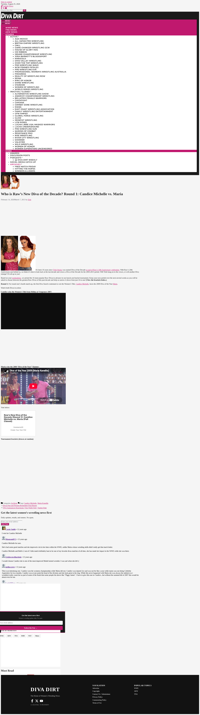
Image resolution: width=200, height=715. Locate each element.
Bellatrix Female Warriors (31, 98)
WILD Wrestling (24, 144)
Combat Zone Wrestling (28, 105)
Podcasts (15, 158)
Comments (18, 427)
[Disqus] (70, 554)
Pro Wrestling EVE (26, 69)
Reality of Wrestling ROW (30, 76)
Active (14, 37)
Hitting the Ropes (25, 169)
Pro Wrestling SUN (26, 129)
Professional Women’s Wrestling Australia (40, 72)
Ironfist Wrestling (26, 120)
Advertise (95, 688)
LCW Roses (21, 122)
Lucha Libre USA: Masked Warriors (35, 124)
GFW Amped (21, 113)
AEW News (11, 32)
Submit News (8, 6)
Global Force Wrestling (29, 116)
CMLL (17, 45)
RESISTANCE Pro (23, 133)
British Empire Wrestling (29, 43)
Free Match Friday (25, 166)
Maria (115, 284)
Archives (15, 164)
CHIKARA (19, 103)
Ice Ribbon (21, 52)
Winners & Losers (25, 171)
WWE (136, 688)
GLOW (18, 118)
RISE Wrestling (23, 135)
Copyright (96, 691)
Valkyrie (20, 142)
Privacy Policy (97, 697)
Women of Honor (25, 146)
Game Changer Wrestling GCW (32, 48)
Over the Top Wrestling (29, 63)
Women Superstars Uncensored (33, 149)
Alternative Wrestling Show (32, 94)
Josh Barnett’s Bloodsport (31, 56)
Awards (14, 153)
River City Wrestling (27, 138)
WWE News (12, 28)
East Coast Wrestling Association (34, 109)
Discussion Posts (20, 155)
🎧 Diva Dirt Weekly (26, 160)
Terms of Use (97, 703)
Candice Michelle (82, 284)
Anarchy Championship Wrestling (34, 96)
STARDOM (20, 85)
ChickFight (21, 100)
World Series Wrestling (29, 89)
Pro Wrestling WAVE (27, 65)
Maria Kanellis (43, 503)
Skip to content (6, 2)
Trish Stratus (57, 270)
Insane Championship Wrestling (33, 54)
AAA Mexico (21, 39)
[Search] (24, 10)
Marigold (20, 59)
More (9, 151)
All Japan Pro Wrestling (29, 41)
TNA (136, 694)
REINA (18, 78)
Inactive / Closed (20, 92)
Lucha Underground (27, 127)
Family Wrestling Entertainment (34, 111)
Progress (20, 74)
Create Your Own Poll (18, 430)
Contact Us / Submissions (101, 694)
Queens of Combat (25, 131)
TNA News (11, 30)
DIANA (18, 107)
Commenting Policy (99, 700)
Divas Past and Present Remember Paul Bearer (20, 506)
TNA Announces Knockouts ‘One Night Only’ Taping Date (25, 508)
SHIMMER (20, 140)
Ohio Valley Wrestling (28, 61)
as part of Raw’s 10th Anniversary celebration (102, 270)
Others (10, 34)
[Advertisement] (70, 218)
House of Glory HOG (26, 50)
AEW (136, 691)
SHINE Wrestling (24, 83)
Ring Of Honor (23, 80)
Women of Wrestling (27, 87)
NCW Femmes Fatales (26, 67)
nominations (16, 278)
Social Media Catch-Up (23, 162)
